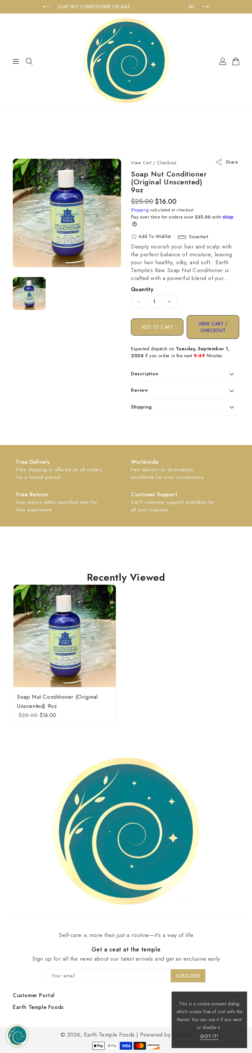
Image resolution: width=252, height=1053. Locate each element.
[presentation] (46, 6)
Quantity (142, 289)
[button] (185, 374)
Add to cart (157, 327)
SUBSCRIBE (188, 975)
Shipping (140, 210)
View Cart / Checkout (213, 327)
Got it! (209, 1036)
